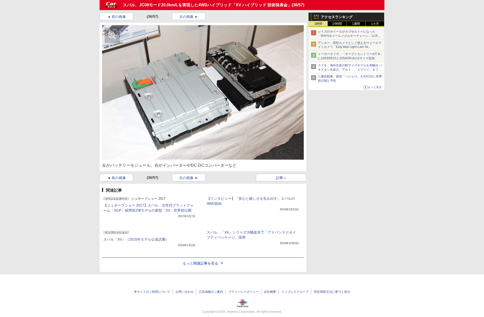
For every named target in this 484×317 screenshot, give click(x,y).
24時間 (337, 23)
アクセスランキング (337, 17)
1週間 (356, 23)
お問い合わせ (184, 292)
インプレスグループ (295, 292)
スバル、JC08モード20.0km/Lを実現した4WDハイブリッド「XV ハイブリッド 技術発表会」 (207, 5)
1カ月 (375, 23)
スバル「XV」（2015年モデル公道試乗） (136, 239)
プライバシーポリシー (243, 292)
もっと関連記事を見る (200, 263)
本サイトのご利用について (152, 292)
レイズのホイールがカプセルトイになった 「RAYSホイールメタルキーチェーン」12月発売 (349, 36)
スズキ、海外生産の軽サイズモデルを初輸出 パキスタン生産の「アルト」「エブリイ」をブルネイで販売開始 (350, 70)
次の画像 (186, 17)
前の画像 (119, 17)
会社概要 (270, 292)
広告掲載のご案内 (211, 292)
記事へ (281, 178)
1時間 (318, 23)
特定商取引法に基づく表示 (332, 292)
